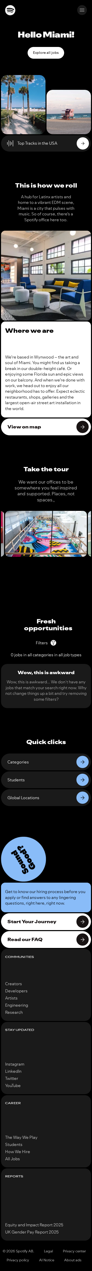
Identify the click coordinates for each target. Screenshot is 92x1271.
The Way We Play (21, 1137)
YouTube (13, 1085)
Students (13, 1144)
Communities (19, 957)
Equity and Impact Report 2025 (34, 1224)
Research (14, 1012)
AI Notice (46, 1260)
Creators (13, 983)
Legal (48, 1251)
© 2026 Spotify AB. (18, 1251)
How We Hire (17, 1151)
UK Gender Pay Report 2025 (32, 1232)
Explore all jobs (46, 52)
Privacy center (74, 1251)
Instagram (14, 1064)
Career (13, 1103)
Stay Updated (19, 1030)
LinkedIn (13, 1071)
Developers (16, 990)
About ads (73, 1260)
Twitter (11, 1078)
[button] (23, 859)
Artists (11, 998)
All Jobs (12, 1158)
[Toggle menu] (82, 10)
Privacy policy (18, 1260)
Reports (14, 1176)
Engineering (16, 1005)
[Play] (83, 143)
